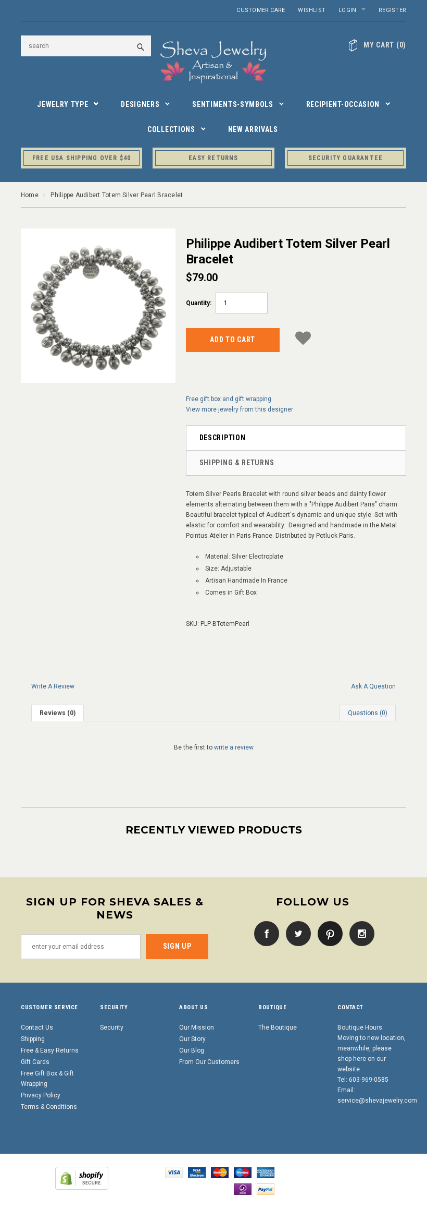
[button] (303, 338)
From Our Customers (209, 1062)
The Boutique (277, 1027)
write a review (234, 747)
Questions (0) (367, 713)
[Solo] (243, 1189)
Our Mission (196, 1027)
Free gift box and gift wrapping (228, 399)
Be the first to (214, 747)
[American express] (265, 1172)
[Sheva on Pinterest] (327, 933)
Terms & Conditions (49, 1106)
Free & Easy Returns (50, 1050)
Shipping (33, 1039)
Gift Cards (35, 1062)
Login (347, 10)
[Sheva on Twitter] (296, 933)
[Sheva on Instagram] (359, 933)
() (384, 45)
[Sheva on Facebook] (264, 933)
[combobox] (86, 45)
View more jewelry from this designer (239, 409)
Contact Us (37, 1027)
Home (30, 195)
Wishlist (311, 10)
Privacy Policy (40, 1095)
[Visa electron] (197, 1172)
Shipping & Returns (236, 462)
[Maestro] (243, 1172)
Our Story (192, 1039)
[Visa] (174, 1172)
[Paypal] (265, 1189)
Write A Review (52, 686)
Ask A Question (373, 686)
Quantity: (198, 303)
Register (392, 10)
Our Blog (191, 1050)
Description (222, 437)
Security (111, 1027)
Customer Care (260, 10)
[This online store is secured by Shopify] (81, 1178)
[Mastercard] (220, 1172)
